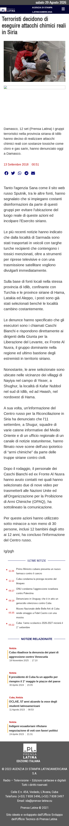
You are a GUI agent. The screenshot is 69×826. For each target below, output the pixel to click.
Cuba (12, 697)
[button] (6, 173)
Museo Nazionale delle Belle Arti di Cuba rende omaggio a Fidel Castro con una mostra (37, 613)
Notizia (12, 648)
